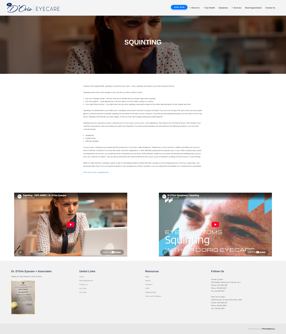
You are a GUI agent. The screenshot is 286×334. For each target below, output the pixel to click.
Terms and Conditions (153, 296)
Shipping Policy (150, 292)
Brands (147, 280)
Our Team (83, 292)
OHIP (147, 288)
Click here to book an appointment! (95, 172)
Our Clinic (83, 288)
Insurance (148, 284)
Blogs (147, 277)
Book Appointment (86, 280)
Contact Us (83, 284)
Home (81, 277)
